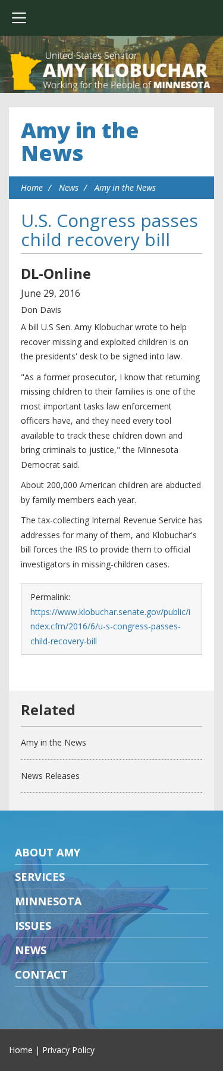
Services (40, 877)
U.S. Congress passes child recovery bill (109, 230)
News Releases (50, 775)
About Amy (47, 852)
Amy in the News (80, 141)
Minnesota (48, 901)
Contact (41, 974)
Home (32, 187)
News (68, 187)
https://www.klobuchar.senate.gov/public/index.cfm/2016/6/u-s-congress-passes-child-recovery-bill (110, 626)
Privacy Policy (68, 1050)
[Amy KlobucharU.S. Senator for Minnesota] (111, 71)
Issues (33, 925)
